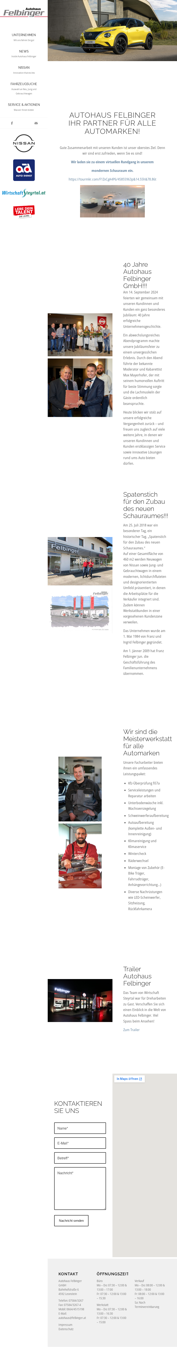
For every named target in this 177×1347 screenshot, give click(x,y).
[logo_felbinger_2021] (24, 9)
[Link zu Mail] (36, 123)
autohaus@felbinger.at (72, 1318)
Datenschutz (65, 1329)
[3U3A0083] (80, 1000)
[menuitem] (24, 38)
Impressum (65, 1325)
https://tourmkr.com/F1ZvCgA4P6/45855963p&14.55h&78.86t (112, 179)
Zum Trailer (131, 1029)
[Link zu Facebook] (12, 123)
